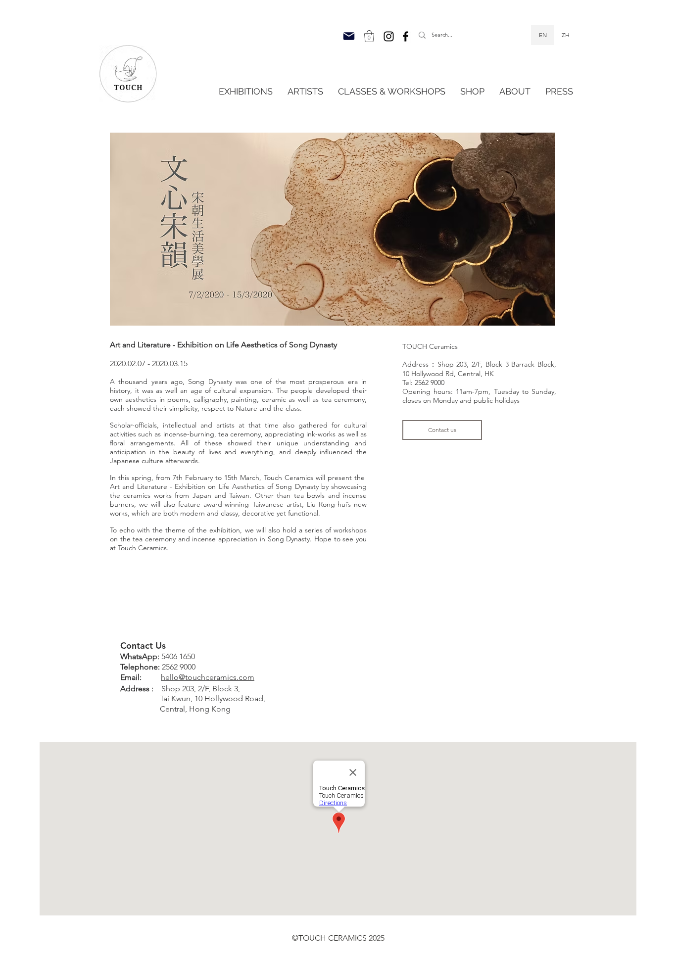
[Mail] (348, 36)
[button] (369, 36)
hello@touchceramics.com (207, 677)
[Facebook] (405, 36)
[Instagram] (388, 36)
